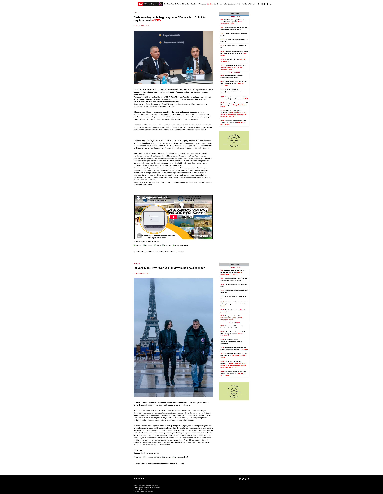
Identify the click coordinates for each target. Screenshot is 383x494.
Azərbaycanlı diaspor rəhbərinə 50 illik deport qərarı (234, 104)
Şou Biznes (137, 263)
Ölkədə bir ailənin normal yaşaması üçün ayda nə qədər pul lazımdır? (234, 53)
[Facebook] (259, 4)
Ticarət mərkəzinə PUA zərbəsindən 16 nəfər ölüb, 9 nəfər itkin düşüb (234, 28)
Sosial (136, 13)
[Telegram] (264, 4)
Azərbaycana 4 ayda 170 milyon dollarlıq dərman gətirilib (232, 21)
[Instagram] (262, 4)
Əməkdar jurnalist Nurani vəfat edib (233, 46)
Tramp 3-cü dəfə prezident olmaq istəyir (233, 34)
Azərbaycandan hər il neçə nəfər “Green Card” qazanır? (233, 122)
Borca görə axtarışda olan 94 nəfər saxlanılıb (234, 40)
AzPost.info (139, 478)
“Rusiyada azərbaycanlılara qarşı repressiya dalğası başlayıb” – (234, 98)
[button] (135, 4)
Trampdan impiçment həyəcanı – (233, 67)
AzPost (185, 245)
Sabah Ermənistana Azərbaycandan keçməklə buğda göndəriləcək (231, 91)
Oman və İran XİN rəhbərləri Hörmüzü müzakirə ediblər (231, 76)
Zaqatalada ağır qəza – (232, 60)
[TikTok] (267, 4)
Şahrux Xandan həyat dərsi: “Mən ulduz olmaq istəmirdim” (233, 83)
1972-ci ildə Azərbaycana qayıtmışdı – (233, 113)
